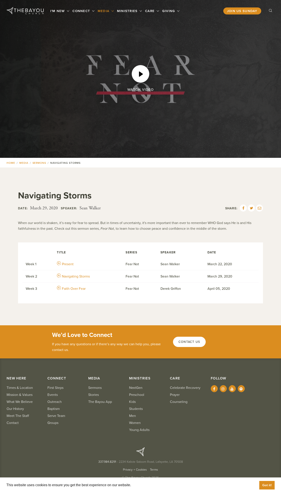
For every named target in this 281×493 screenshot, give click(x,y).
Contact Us (189, 342)
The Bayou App (100, 402)
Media (104, 11)
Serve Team (56, 416)
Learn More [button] (142, 485)
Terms (154, 470)
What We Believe (20, 402)
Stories (93, 395)
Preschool (136, 395)
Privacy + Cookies (135, 470)
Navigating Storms (76, 276)
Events (52, 395)
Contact (13, 423)
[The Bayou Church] (25, 11)
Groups (52, 423)
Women (135, 423)
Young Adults (139, 430)
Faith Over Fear (74, 289)
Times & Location (20, 388)
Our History (15, 409)
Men (132, 416)
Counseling (178, 402)
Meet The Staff (18, 416)
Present (68, 264)
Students (136, 409)
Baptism (53, 409)
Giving (169, 11)
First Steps (55, 388)
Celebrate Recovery (185, 388)
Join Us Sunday (242, 11)
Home (11, 162)
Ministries (128, 11)
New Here (16, 378)
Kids (132, 402)
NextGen (135, 388)
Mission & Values (19, 395)
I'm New (58, 11)
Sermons (39, 162)
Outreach (54, 402)
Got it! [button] (267, 485)
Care (150, 11)
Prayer (175, 395)
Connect (81, 11)
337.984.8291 (107, 462)
